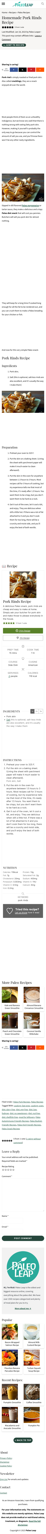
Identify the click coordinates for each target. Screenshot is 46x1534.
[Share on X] (23, 70)
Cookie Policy (6, 1465)
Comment (7, 1176)
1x (32, 711)
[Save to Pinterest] (31, 70)
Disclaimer (4, 1462)
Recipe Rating (8, 1166)
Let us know (21, 912)
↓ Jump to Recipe (14, 45)
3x (41, 711)
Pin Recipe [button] (25, 638)
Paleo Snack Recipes (11, 1128)
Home (4, 12)
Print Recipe (24, 631)
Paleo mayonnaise (30, 205)
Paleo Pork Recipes (21, 1101)
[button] (3, 27)
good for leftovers (27, 1117)
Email (5, 1226)
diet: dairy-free (8, 1109)
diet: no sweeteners (18, 1113)
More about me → (23, 1308)
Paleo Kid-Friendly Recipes (29, 1124)
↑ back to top (23, 1440)
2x (37, 711)
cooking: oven (37, 1105)
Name (5, 1216)
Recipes (12, 12)
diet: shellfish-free (10, 1117)
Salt (8, 719)
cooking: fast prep (22, 1105)
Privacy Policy (6, 1458)
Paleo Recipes (24, 12)
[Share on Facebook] (14, 70)
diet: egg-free (22, 1109)
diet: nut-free (34, 1113)
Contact (3, 1492)
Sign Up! (4, 1479)
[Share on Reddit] (40, 70)
